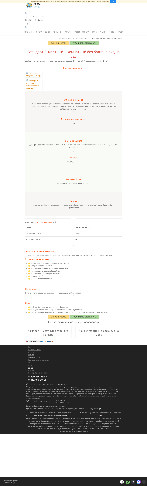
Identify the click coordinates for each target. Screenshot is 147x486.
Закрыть (95, 471)
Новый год (32, 370)
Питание (57, 32)
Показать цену (58, 462)
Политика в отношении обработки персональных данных (50, 413)
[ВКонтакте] (41, 341)
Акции (103, 32)
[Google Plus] (52, 341)
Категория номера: (51, 440)
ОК (113, 2)
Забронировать (58, 43)
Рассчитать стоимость (84, 43)
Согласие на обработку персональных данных (50, 415)
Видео (121, 32)
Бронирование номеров (38, 373)
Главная (28, 32)
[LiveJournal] (50, 341)
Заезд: (46, 447)
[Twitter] (43, 341)
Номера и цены (42, 32)
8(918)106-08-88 (37, 380)
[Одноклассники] (45, 341)
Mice (94, 32)
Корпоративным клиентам (38, 360)
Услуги (68, 32)
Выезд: (47, 454)
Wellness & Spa (82, 32)
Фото (111, 32)
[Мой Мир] (48, 341)
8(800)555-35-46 (37, 376)
